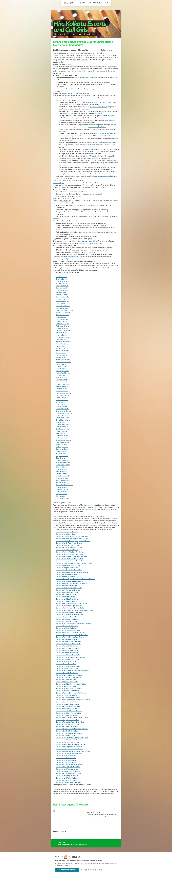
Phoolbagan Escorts (62, 328)
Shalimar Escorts (61, 279)
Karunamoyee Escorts (63, 362)
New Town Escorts (62, 319)
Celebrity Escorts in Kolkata (68, 113)
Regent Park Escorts (62, 301)
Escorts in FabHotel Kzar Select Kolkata (69, 675)
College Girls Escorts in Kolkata (104, 116)
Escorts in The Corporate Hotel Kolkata (69, 747)
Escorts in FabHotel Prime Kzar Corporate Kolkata (72, 671)
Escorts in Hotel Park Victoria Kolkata (68, 773)
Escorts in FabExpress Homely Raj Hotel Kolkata (72, 538)
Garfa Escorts (60, 402)
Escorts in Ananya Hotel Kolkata (66, 574)
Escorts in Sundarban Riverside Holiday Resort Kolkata (74, 563)
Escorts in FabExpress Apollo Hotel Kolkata (70, 722)
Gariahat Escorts (61, 407)
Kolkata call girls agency (63, 216)
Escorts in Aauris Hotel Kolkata (66, 664)
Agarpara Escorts (62, 478)
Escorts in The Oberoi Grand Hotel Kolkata (70, 632)
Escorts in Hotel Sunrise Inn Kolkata (68, 655)
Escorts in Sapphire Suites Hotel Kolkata (69, 570)
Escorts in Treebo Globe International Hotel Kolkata (73, 751)
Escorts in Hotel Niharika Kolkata (66, 679)
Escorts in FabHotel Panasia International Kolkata (72, 738)
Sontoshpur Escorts (62, 290)
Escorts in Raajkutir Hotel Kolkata (67, 550)
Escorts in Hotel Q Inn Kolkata (66, 758)
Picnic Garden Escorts (63, 330)
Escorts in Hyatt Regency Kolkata (67, 686)
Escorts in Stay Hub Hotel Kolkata (67, 731)
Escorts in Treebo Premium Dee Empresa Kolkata (72, 729)
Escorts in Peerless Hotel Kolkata (67, 532)
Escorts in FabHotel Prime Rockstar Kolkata (70, 744)
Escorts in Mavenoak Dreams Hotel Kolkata (70, 561)
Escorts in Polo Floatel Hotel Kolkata (68, 706)
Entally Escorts (61, 398)
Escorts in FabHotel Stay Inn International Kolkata (72, 717)
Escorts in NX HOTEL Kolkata (65, 577)
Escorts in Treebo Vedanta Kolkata (67, 586)
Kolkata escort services (80, 60)
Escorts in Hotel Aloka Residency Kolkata (69, 615)
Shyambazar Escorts (63, 283)
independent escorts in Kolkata (100, 102)
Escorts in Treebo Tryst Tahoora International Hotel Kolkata (75, 579)
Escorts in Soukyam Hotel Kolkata (67, 568)
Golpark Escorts (61, 366)
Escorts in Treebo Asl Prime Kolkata (68, 565)
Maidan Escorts (61, 346)
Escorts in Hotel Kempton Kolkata (67, 715)
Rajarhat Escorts (61, 299)
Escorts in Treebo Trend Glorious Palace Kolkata (72, 572)
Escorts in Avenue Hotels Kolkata (67, 673)
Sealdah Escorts (61, 277)
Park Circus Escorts (62, 324)
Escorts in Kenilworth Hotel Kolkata (67, 704)
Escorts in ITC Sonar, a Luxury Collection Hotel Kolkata (74, 624)
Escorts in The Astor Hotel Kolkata (67, 709)
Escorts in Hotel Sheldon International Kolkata (71, 684)
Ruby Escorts (60, 304)
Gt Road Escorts (61, 368)
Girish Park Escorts (62, 409)
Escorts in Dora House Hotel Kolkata (68, 630)
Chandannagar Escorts (63, 411)
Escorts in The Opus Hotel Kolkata (67, 650)
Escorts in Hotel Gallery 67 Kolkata (67, 659)
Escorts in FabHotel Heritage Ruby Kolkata (70, 637)
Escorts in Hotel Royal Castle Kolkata (68, 666)
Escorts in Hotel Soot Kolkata (65, 534)
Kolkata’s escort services (99, 176)
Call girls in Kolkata (83, 78)
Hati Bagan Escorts (62, 371)
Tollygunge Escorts (62, 297)
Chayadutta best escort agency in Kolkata (70, 257)
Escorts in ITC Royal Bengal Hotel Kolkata (69, 688)
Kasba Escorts (61, 364)
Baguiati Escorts (61, 494)
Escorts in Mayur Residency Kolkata (67, 720)
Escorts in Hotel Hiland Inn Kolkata (67, 724)
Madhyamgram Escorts (63, 342)
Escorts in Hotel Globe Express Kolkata (69, 547)
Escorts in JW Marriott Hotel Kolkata (68, 590)
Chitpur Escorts (61, 422)
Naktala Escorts (61, 317)
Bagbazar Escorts (62, 489)
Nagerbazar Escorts (62, 315)
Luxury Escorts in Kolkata (98, 160)
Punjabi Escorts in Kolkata (107, 134)
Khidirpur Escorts (61, 335)
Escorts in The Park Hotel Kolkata (67, 626)
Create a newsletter (67, 870)
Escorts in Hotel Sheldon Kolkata (67, 740)
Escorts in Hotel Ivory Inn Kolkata (67, 776)
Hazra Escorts (60, 375)
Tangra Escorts (61, 292)
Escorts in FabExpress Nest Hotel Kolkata (69, 749)
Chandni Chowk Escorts (64, 413)
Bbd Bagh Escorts (62, 447)
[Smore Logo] (69, 2)
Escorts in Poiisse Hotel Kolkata (66, 646)
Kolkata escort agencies (68, 95)
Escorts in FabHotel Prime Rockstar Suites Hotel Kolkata (74, 610)
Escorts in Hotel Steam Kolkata (66, 594)
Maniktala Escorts (62, 348)
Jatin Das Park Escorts (63, 382)
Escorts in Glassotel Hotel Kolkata (67, 617)
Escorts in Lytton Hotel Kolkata (66, 756)
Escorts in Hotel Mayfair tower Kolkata (68, 697)
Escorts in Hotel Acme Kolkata (66, 760)
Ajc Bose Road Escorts (63, 480)
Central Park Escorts (63, 442)
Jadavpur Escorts (62, 380)
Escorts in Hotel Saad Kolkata (66, 735)
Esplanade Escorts (62, 400)
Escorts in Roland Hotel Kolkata (66, 695)
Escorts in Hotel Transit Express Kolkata (69, 606)
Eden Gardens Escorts (63, 393)
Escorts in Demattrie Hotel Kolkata (67, 545)
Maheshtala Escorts (62, 344)
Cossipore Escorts (62, 427)
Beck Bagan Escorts (62, 449)
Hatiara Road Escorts (63, 373)
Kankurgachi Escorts (63, 359)
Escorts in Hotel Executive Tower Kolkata (69, 765)
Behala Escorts (61, 451)
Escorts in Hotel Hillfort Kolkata (66, 621)
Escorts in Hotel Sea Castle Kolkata (67, 726)
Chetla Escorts (61, 415)
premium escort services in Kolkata (86, 241)
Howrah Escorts (61, 377)
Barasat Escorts (61, 474)
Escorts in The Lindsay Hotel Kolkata (68, 767)
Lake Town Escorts (62, 339)
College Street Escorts (63, 424)
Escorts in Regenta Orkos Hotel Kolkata (69, 711)
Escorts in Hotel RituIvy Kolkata (66, 662)
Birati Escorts (60, 433)
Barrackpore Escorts (63, 476)
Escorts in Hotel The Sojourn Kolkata (68, 691)
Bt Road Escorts (61, 438)
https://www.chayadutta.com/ (92, 507)
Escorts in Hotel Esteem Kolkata (66, 762)
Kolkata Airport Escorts (63, 337)
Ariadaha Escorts (61, 487)
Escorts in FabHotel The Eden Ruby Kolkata (70, 552)
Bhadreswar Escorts (62, 460)
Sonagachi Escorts (62, 286)
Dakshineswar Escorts (63, 429)
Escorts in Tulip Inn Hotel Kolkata (67, 682)
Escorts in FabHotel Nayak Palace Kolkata (69, 559)
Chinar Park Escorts (62, 418)
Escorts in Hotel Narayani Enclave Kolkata (69, 733)
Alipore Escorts (61, 483)
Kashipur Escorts (61, 333)
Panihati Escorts (61, 321)
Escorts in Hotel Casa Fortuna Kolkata (68, 713)
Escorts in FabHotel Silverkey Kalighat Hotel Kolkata (73, 541)
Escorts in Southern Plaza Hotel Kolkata (69, 753)
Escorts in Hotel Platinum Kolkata (67, 769)
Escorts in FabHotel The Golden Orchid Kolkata (71, 603)
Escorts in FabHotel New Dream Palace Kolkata (71, 556)
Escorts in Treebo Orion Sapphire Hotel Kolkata (71, 583)
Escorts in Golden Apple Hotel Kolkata (68, 782)
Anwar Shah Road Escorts (64, 485)
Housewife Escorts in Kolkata (90, 149)
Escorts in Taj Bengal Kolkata (65, 597)
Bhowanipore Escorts (63, 462)
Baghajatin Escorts (62, 492)
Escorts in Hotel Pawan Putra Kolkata (68, 644)
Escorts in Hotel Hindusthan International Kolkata (72, 536)
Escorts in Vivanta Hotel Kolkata (66, 639)
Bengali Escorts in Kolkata (98, 107)
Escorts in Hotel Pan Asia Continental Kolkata (71, 657)
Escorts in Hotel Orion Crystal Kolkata (68, 677)
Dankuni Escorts (61, 431)
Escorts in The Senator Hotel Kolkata (68, 648)
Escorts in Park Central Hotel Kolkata (68, 771)
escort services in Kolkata (104, 266)
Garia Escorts (60, 404)
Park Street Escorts (62, 326)
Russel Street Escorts (63, 306)
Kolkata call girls (58, 183)
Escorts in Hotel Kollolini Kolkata (66, 628)
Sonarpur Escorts (62, 288)
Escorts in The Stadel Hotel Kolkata (67, 619)
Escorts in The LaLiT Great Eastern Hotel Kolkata (72, 635)
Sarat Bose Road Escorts (64, 310)
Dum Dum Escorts (62, 391)
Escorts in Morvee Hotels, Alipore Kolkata (69, 581)
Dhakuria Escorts (61, 389)
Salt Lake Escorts (62, 308)
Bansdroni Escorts (62, 467)
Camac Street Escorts (63, 440)
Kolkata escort (65, 201)
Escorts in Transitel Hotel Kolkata (67, 653)
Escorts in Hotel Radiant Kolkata (66, 778)
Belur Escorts (60, 458)
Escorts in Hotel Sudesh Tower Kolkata (69, 588)
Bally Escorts (60, 496)
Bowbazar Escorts (62, 436)
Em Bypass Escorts (62, 395)
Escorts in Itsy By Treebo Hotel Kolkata (69, 543)
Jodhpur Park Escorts (63, 384)
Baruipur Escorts (61, 445)
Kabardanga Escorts (62, 386)
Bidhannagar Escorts (63, 465)
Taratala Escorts (61, 295)
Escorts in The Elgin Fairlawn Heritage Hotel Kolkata (73, 700)
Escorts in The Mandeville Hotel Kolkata (69, 612)
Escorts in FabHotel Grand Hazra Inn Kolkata (70, 608)
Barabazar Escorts (62, 469)
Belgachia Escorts (62, 453)
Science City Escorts (63, 313)
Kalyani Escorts (61, 357)
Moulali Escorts (61, 353)
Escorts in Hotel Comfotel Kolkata (67, 599)
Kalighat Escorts (61, 355)
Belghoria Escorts (62, 456)
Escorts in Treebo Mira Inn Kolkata (67, 592)
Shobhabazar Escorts (63, 281)
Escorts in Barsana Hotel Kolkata (67, 668)
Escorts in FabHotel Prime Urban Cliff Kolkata (71, 693)
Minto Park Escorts (62, 351)
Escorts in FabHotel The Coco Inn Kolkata (70, 554)
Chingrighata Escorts (63, 420)
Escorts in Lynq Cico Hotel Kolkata (67, 742)
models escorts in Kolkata (97, 127)
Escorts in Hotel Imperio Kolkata (66, 601)
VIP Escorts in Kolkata (96, 156)
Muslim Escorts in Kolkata (109, 142)
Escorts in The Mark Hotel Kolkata (67, 780)
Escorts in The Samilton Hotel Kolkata (68, 641)
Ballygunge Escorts (62, 498)
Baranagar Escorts (62, 471)
